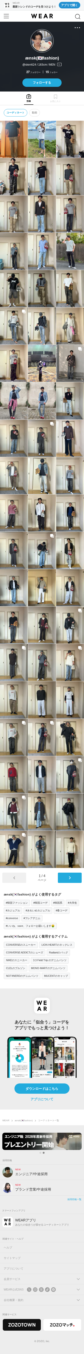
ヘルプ (8, 1247)
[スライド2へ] (44, 1153)
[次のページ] (70, 878)
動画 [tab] (34, 112)
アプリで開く (69, 5)
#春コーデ (61, 910)
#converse (12, 918)
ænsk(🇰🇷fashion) (24, 1120)
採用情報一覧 (74, 1199)
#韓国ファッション (17, 902)
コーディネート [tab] (15, 112)
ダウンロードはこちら (42, 1088)
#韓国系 (57, 902)
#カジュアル (13, 910)
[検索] (77, 16)
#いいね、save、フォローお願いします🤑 (30, 925)
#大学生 (72, 902)
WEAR (5, 1120)
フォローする (42, 82)
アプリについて (42, 1099)
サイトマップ (12, 1258)
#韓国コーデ (40, 902)
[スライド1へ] (40, 1153)
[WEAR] (42, 16)
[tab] (28, 98)
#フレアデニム (32, 918)
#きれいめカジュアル (38, 910)
